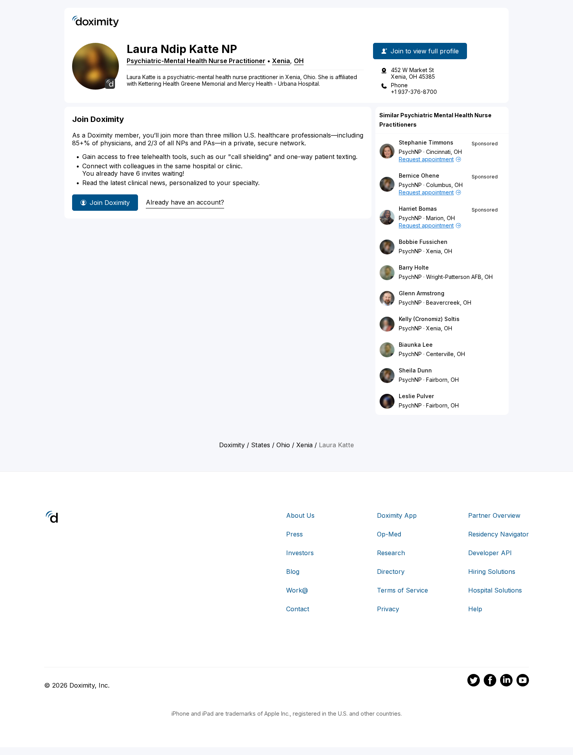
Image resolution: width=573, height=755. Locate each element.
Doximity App (397, 515)
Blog (292, 571)
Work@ (297, 590)
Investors (300, 553)
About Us (300, 515)
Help (475, 609)
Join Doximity (110, 202)
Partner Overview (494, 515)
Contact (297, 609)
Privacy (388, 609)
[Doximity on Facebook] (490, 681)
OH (299, 61)
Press (294, 534)
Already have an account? (185, 202)
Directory (391, 571)
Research (391, 553)
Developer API (490, 553)
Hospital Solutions (495, 590)
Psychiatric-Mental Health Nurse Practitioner (196, 61)
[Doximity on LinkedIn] (506, 681)
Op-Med (389, 534)
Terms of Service (402, 590)
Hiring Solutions (491, 571)
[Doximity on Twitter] (473, 681)
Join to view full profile (425, 51)
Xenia (281, 61)
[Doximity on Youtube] (522, 681)
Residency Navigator (498, 534)
